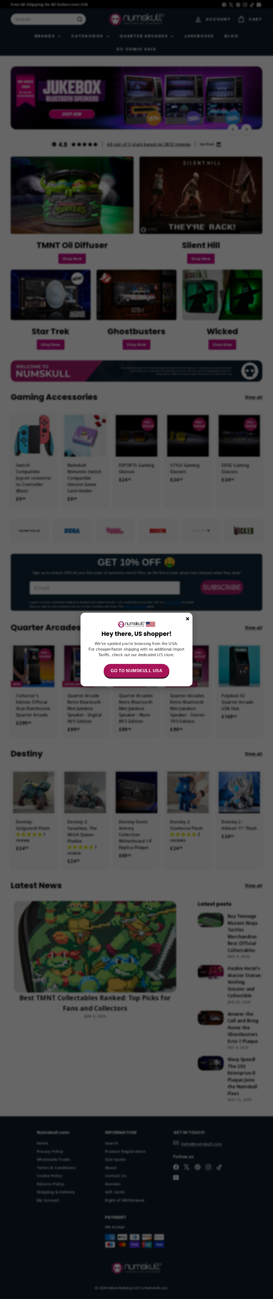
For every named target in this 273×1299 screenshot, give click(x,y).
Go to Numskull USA (136, 670)
